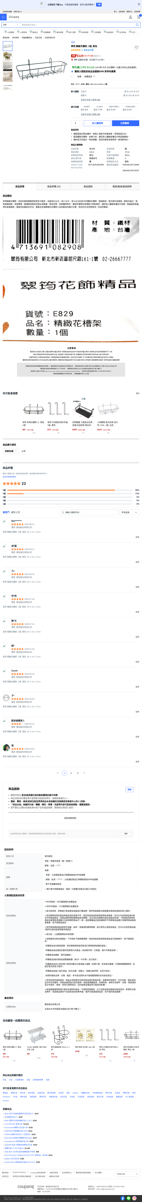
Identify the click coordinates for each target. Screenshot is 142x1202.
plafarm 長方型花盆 (12, 1159)
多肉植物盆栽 (97, 1093)
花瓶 (4, 1080)
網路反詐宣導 (54, 1176)
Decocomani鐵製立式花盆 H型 (16, 1128)
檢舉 (125, 834)
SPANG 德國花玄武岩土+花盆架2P (18, 1134)
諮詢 (129, 789)
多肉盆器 (109, 1097)
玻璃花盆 (14, 1093)
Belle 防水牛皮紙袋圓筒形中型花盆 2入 (19, 1114)
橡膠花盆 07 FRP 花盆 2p (14, 1148)
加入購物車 (97, 123)
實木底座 (31, 1093)
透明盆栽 (33, 1097)
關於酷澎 (5, 1172)
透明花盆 (42, 1097)
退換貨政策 (54, 1172)
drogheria (6, 1097)
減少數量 (81, 121)
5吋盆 (15, 1097)
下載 (99, 5)
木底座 (61, 1093)
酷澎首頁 (6, 38)
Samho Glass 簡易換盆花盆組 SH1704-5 (20, 1162)
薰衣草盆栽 (51, 1093)
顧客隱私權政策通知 (83, 1172)
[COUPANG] (26, 1187)
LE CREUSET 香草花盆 (13, 1124)
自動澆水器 (53, 1097)
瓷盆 (68, 1093)
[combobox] (129, 512)
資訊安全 (5, 1176)
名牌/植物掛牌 (38, 1080)
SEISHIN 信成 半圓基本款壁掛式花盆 (18, 1145)
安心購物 (98, 1172)
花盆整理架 (19, 1080)
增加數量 (81, 124)
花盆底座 (81, 1097)
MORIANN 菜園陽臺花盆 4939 (16, 1131)
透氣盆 (5, 1093)
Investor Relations (19, 1172)
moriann (6, 1101)
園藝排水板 (85, 1093)
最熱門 (6, 512)
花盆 (10, 1080)
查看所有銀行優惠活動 (90, 114)
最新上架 (15, 512)
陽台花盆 (100, 1097)
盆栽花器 (41, 1093)
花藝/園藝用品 (27, 38)
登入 (115, 11)
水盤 (28, 1080)
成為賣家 (137, 11)
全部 (4, 25)
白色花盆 (63, 1097)
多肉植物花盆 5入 (11, 1117)
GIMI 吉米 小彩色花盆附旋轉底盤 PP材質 (20, 1152)
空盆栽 (117, 1093)
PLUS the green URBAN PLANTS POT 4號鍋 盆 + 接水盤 (26, 1155)
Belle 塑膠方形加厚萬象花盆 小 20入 (18, 1121)
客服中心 (129, 11)
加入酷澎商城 (40, 1176)
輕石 (134, 1093)
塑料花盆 (108, 1093)
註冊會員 (122, 11)
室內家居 (15, 38)
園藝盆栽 (119, 1097)
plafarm (75, 1093)
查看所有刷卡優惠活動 (90, 100)
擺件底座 (23, 1097)
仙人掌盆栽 (129, 1097)
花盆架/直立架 (50, 38)
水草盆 (72, 1097)
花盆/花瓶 (38, 38)
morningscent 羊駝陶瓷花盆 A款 (17, 1141)
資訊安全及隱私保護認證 (22, 1176)
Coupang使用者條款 (38, 1172)
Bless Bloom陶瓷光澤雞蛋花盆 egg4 (18, 1138)
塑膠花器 (126, 1093)
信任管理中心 (67, 1172)
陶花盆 (22, 1093)
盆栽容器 (90, 1097)
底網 (47, 1080)
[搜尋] (137, 24)
